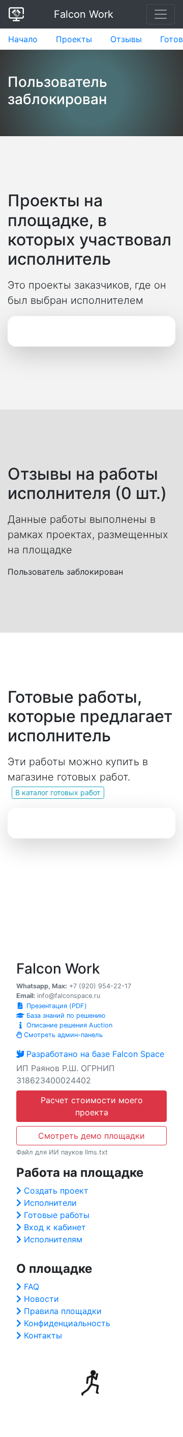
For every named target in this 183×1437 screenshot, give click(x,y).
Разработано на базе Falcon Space (95, 1054)
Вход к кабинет (55, 1227)
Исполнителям (53, 1239)
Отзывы (126, 39)
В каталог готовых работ (57, 792)
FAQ (31, 1287)
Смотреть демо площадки (91, 1136)
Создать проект (56, 1190)
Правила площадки (63, 1311)
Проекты (74, 39)
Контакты (43, 1335)
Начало (23, 39)
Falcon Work (83, 14)
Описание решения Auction (68, 1025)
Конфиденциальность (67, 1323)
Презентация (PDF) (55, 1006)
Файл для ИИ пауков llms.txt (62, 1152)
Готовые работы (56, 1215)
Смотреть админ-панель (62, 1035)
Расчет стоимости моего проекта (92, 1106)
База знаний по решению (64, 1015)
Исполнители (50, 1203)
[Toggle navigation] (160, 14)
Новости (41, 1299)
